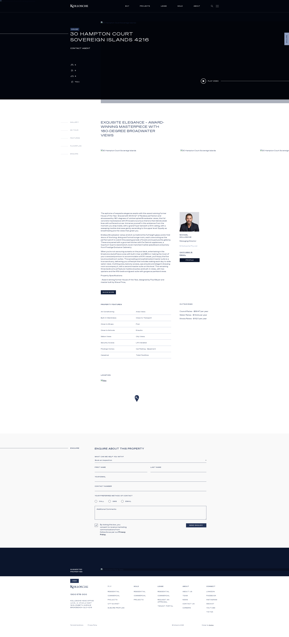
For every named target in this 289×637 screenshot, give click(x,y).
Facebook (211, 595)
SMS (115, 501)
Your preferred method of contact (114, 496)
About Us (187, 591)
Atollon (211, 625)
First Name (100, 467)
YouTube (210, 608)
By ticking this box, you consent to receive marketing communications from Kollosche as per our (113, 530)
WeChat (210, 604)
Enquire (74, 154)
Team (185, 595)
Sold (180, 6)
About (197, 6)
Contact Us (189, 604)
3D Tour (74, 130)
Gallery (74, 122)
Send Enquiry (196, 525)
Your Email (100, 477)
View (74, 581)
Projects (145, 6)
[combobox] (150, 460)
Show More (108, 292)
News (185, 600)
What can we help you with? (109, 456)
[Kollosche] (79, 6)
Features (75, 138)
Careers (187, 608)
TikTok (209, 612)
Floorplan (76, 146)
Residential (140, 591)
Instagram (211, 600)
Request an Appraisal (163, 601)
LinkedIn (210, 591)
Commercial (140, 595)
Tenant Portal (165, 606)
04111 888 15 (186, 252)
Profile (190, 260)
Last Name (155, 467)
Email (183, 255)
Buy (127, 6)
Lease (164, 6)
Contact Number (103, 486)
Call (101, 501)
